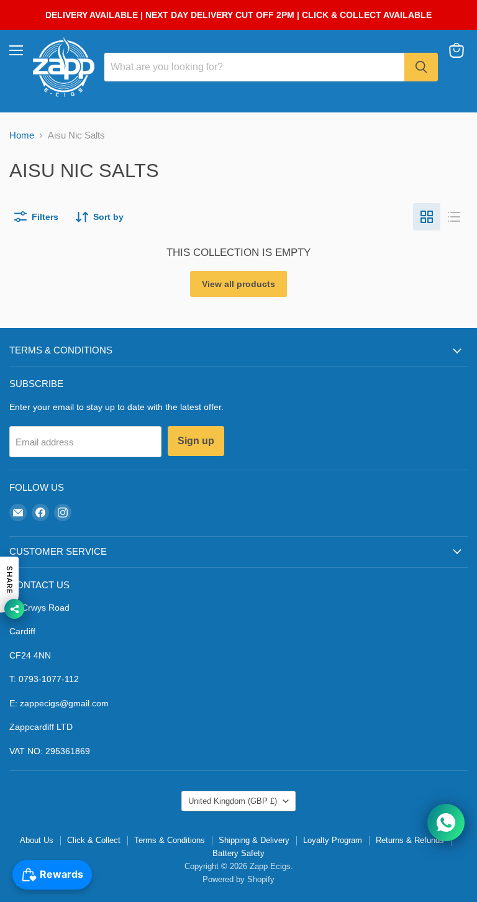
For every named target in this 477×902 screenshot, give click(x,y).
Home (21, 135)
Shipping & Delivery (254, 840)
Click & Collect (93, 840)
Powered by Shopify (238, 879)
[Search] (421, 67)
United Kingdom (232, 801)
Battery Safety (238, 853)
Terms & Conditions (169, 840)
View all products (238, 284)
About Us (36, 840)
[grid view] (426, 216)
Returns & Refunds (410, 840)
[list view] (454, 216)
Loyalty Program (332, 840)
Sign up (196, 440)
